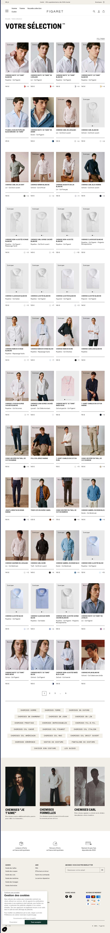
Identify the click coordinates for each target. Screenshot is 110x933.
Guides (8, 865)
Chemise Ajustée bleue (14, 617)
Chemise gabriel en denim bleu (93, 511)
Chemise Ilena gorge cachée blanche (42, 406)
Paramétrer (13, 922)
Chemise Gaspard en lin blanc (16, 564)
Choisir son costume (45, 748)
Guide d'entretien (11, 885)
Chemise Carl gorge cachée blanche (41, 242)
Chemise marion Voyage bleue (42, 350)
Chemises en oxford (79, 710)
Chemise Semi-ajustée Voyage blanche (16, 243)
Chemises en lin (83, 717)
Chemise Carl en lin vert (14, 186)
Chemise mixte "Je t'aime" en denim (41, 132)
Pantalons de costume (83, 742)
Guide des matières (11, 878)
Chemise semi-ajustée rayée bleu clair (67, 675)
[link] (55, 2)
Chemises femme (53, 710)
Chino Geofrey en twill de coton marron (66, 511)
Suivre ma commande (42, 875)
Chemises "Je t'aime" (14, 811)
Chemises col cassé (24, 729)
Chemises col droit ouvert (85, 736)
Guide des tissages (11, 882)
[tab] (8, 71)
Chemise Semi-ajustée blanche (64, 242)
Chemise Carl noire (39, 564)
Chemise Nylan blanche (92, 674)
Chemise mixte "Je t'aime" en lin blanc (41, 77)
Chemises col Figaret (54, 729)
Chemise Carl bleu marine (91, 186)
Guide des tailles (10, 868)
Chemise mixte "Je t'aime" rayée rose (65, 406)
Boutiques (98, 2)
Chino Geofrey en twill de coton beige (91, 459)
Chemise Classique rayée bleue (40, 618)
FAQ (36, 868)
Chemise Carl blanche (90, 131)
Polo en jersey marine (39, 458)
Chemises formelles (48, 811)
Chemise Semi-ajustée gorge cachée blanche (67, 619)
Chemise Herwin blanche (40, 186)
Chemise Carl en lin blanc (66, 131)
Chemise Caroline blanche (91, 350)
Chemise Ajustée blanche (40, 297)
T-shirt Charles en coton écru (66, 459)
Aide (36, 865)
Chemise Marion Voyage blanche (14, 351)
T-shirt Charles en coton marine (91, 404)
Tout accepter (36, 922)
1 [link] (44, 693)
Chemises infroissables (54, 723)
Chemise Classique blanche (92, 242)
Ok (102, 870)
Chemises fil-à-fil (85, 723)
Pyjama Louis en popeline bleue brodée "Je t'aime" (15, 131)
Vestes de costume (53, 742)
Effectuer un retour (42, 871)
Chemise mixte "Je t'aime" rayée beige (14, 675)
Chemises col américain (23, 736)
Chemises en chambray (29, 717)
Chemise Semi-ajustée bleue (92, 564)
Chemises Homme (28, 710)
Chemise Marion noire (64, 350)
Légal (37, 893)
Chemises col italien (85, 729)
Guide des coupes (11, 871)
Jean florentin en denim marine (14, 511)
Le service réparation (42, 878)
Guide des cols (10, 875)
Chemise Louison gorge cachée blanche (14, 406)
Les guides (70, 748)
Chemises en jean (58, 717)
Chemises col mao (53, 736)
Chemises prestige (24, 723)
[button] (7, 11)
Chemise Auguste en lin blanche (65, 187)
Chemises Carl (85, 809)
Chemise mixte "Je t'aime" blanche (14, 77)
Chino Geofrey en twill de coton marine (15, 459)
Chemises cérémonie (25, 742)
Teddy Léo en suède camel (41, 510)
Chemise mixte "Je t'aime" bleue (40, 675)
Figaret (102, 926)
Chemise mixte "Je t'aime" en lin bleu (91, 618)
